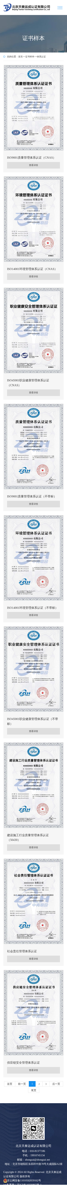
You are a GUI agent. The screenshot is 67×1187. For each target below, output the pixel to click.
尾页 (33, 1090)
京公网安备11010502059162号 (24, 1180)
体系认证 (41, 56)
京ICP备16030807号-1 (29, 1184)
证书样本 (29, 56)
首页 (20, 56)
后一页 (56, 1084)
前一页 (22, 1084)
